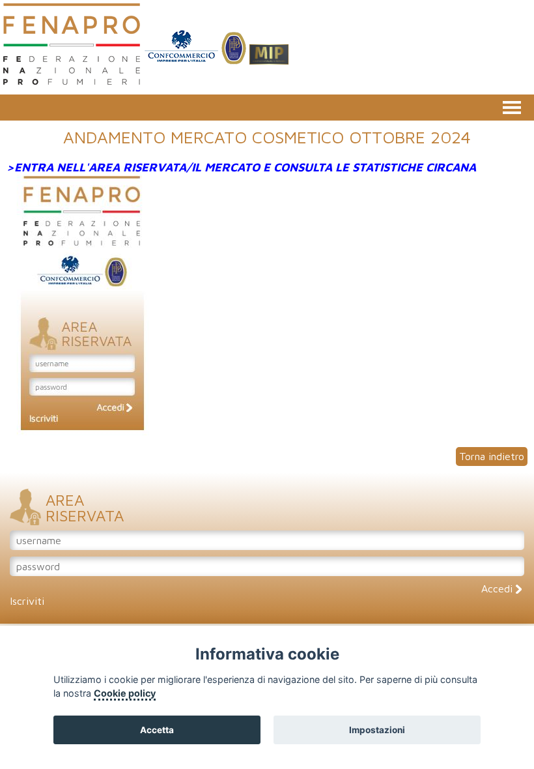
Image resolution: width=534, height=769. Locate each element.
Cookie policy (125, 693)
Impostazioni (377, 730)
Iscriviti (27, 601)
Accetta (157, 730)
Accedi (498, 588)
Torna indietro (491, 456)
